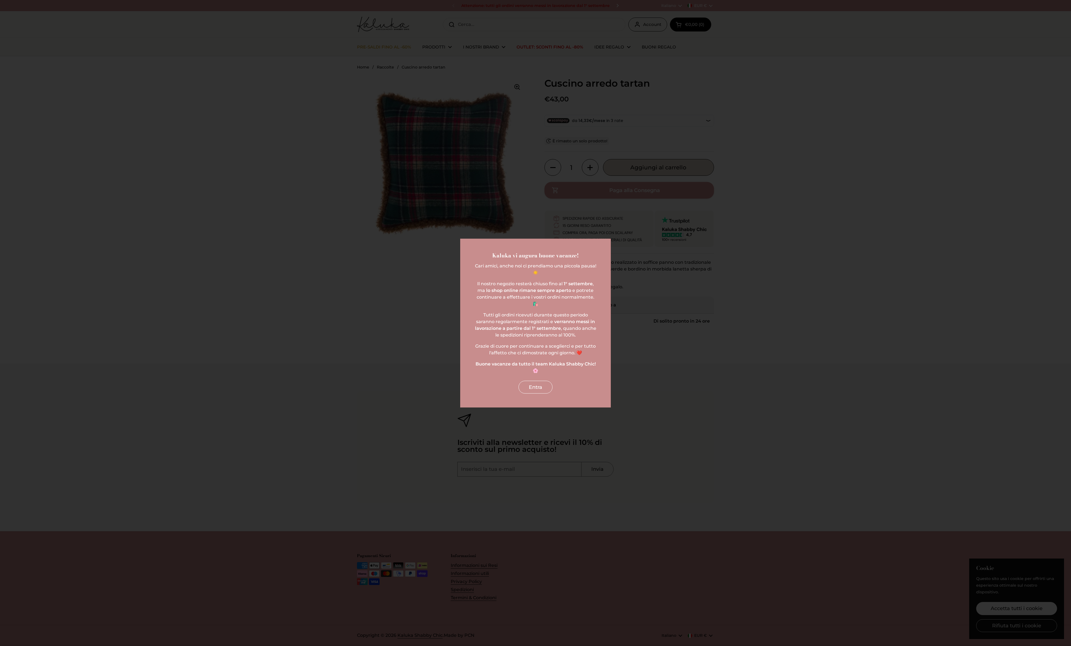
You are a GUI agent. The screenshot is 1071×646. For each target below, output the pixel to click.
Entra (535, 387)
